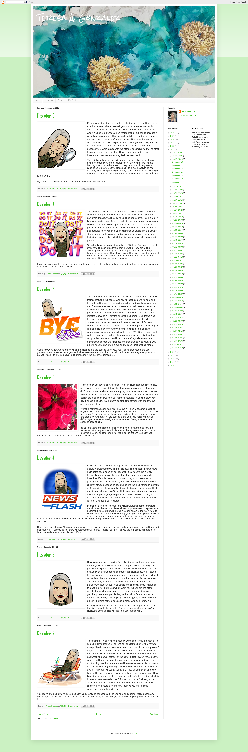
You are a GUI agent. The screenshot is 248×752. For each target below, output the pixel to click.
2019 (172, 355)
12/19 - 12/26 (177, 156)
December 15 (45, 378)
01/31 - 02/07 (177, 334)
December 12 (45, 634)
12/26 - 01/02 (177, 152)
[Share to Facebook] (90, 188)
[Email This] (82, 188)
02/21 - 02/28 (177, 324)
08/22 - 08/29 (177, 237)
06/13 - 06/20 (177, 270)
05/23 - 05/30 (177, 281)
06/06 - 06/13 (177, 274)
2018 (172, 359)
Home (37, 100)
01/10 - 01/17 (177, 344)
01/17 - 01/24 (177, 341)
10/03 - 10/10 (177, 217)
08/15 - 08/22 (177, 240)
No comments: (73, 188)
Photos (61, 100)
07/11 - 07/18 (177, 257)
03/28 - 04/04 (177, 307)
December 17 (45, 205)
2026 (172, 133)
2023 (172, 143)
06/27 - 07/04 (177, 264)
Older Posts (153, 714)
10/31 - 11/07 (177, 203)
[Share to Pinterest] (93, 188)
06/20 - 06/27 (177, 267)
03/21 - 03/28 (177, 311)
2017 (172, 362)
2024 (172, 139)
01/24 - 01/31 (177, 338)
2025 (172, 136)
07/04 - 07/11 (177, 260)
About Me (49, 100)
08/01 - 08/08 (177, 247)
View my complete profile (188, 115)
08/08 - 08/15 (177, 244)
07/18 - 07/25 (177, 254)
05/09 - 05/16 (177, 287)
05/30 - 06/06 (177, 277)
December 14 (45, 459)
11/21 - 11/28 (177, 193)
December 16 (45, 290)
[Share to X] (88, 188)
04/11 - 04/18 (177, 301)
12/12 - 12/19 (177, 159)
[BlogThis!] (85, 188)
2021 (172, 149)
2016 (172, 366)
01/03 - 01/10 (177, 348)
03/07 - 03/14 (177, 317)
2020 (172, 352)
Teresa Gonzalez (188, 112)
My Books (72, 100)
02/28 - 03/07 (177, 321)
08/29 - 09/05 (177, 234)
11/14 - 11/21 (177, 196)
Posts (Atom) (53, 718)
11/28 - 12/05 (177, 190)
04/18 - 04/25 (177, 297)
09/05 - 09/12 (177, 230)
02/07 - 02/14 (177, 331)
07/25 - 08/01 (177, 250)
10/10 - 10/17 (177, 213)
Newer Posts (43, 714)
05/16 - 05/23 (177, 284)
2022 (172, 146)
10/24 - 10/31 (177, 207)
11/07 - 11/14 (177, 200)
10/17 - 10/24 (177, 210)
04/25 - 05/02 (177, 294)
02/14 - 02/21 (177, 328)
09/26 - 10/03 (177, 220)
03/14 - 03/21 (177, 314)
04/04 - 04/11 (177, 304)
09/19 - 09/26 (177, 223)
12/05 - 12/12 (177, 186)
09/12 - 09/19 (177, 227)
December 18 (45, 116)
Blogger (134, 733)
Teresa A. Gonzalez (79, 17)
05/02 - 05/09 (177, 291)
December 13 (46, 555)
